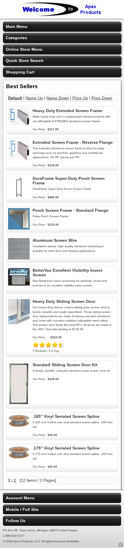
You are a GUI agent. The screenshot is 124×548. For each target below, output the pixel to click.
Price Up (80, 98)
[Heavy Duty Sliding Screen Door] (19, 322)
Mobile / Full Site (22, 509)
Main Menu (16, 26)
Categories (16, 37)
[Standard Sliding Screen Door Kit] (19, 404)
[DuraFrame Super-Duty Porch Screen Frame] (19, 196)
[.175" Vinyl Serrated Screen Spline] (19, 457)
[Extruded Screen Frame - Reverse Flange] (19, 159)
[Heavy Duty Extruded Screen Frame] (19, 124)
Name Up (34, 98)
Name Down (57, 98)
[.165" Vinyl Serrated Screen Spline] (19, 426)
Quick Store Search (25, 60)
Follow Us (15, 520)
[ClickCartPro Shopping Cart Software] (120, 545)
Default (15, 98)
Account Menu (20, 498)
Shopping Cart (20, 72)
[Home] (62, 15)
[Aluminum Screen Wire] (19, 258)
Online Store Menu (24, 49)
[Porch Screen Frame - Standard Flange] (19, 228)
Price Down (101, 98)
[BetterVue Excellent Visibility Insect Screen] (19, 284)
